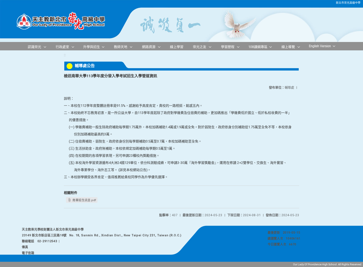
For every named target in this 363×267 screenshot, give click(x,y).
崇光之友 (199, 47)
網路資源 (148, 47)
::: (65, 55)
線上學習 (176, 47)
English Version (320, 46)
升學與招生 (91, 47)
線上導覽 (288, 47)
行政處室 (62, 47)
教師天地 (120, 47)
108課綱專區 (257, 47)
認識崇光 (34, 47)
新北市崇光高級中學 (348, 2)
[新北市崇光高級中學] (65, 21)
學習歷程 (227, 47)
